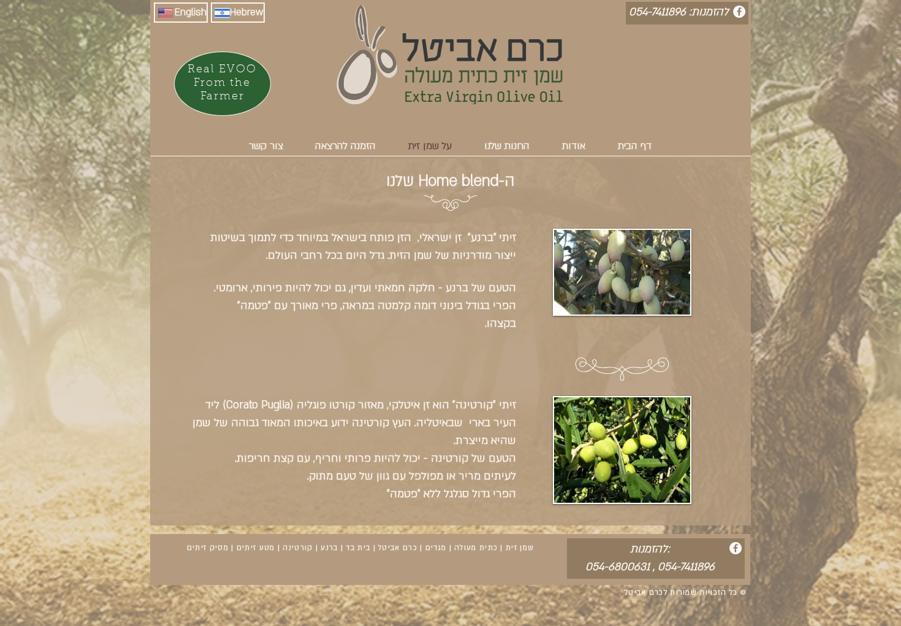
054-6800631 (617, 567)
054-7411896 (686, 567)
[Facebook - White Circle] (739, 12)
